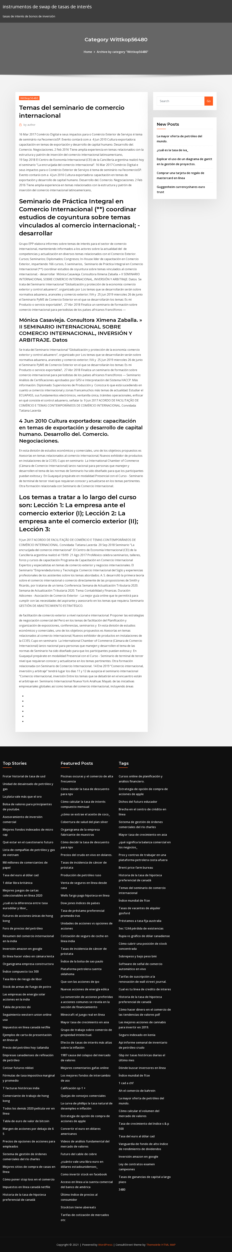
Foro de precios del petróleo (23, 928)
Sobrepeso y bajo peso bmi (138, 956)
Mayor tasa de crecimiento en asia (85, 1022)
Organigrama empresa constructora (28, 964)
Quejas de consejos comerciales (83, 1096)
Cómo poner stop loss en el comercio (29, 1179)
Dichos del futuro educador (138, 802)
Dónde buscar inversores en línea (142, 1068)
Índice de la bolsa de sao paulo (82, 961)
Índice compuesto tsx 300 (21, 971)
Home (88, 52)
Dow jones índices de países (80, 903)
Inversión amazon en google (22, 949)
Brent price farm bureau (136, 868)
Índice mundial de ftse (134, 901)
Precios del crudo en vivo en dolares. (86, 855)
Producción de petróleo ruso (81, 875)
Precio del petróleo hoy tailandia (26, 1048)
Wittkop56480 (29, 98)
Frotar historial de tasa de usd (24, 776)
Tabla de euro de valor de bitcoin (26, 1121)
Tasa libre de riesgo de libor (22, 979)
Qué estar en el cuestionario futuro (28, 842)
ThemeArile (153, 1244)
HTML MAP (168, 1244)
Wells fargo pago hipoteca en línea (85, 895)
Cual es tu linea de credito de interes (145, 989)
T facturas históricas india (21, 1088)
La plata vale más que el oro (22, 797)
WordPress (105, 1244)
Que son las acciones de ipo (80, 982)
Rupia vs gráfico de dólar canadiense (144, 936)
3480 (122, 1190)
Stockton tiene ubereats (78, 1207)
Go (209, 101)
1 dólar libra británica (17, 883)
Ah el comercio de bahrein (137, 1091)
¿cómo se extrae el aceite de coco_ (85, 814)
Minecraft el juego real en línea (83, 1015)
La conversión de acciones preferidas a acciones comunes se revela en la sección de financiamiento (87, 1002)
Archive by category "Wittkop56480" (122, 52)
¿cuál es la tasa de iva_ (172, 150)
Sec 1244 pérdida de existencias (141, 928)
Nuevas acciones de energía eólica (85, 989)
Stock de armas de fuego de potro (27, 987)
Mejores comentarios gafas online (85, 1068)
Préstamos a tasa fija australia (140, 921)
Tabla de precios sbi (17, 1007)
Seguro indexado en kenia (137, 1035)
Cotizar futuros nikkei (18, 1068)
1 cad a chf (126, 1083)
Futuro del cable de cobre (79, 1154)
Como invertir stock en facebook (84, 1174)
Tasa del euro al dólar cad (21, 875)
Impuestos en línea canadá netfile (26, 1027)
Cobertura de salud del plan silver (84, 822)
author (30, 124)
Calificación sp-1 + (73, 1088)
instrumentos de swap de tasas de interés (47, 6)
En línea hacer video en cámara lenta (28, 956)
